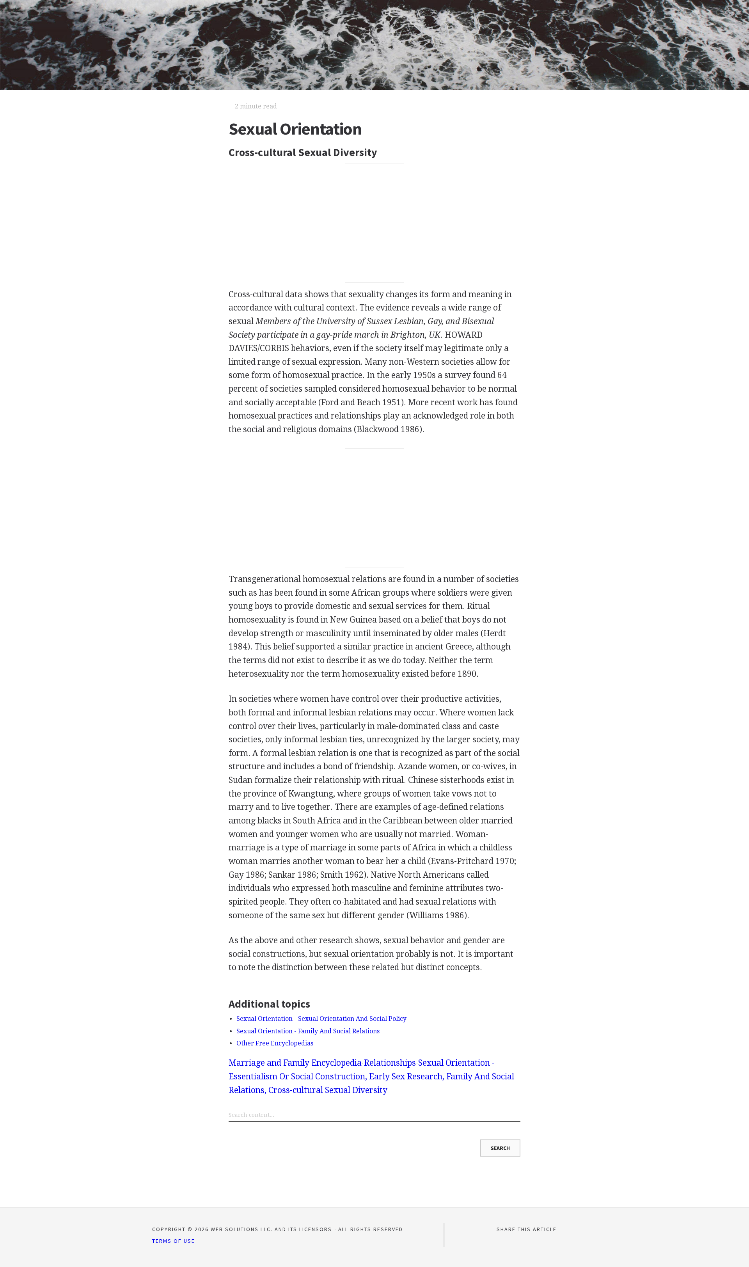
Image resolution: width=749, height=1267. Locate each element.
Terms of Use (173, 1240)
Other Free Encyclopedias (274, 1043)
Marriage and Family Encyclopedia (295, 1063)
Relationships (390, 1063)
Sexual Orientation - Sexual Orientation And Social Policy (321, 1018)
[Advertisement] (375, 223)
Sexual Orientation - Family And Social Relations (308, 1031)
